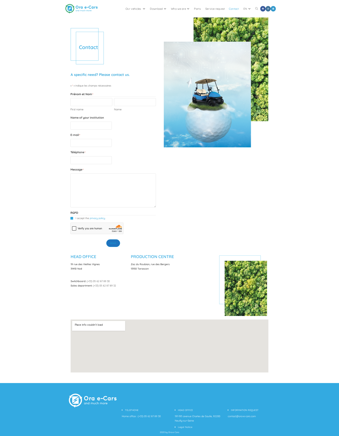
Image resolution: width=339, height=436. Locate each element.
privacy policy (97, 218)
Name (117, 109)
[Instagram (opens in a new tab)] (268, 8)
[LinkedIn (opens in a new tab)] (273, 8)
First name (76, 109)
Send (113, 243)
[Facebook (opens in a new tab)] (263, 8)
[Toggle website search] (256, 8)
